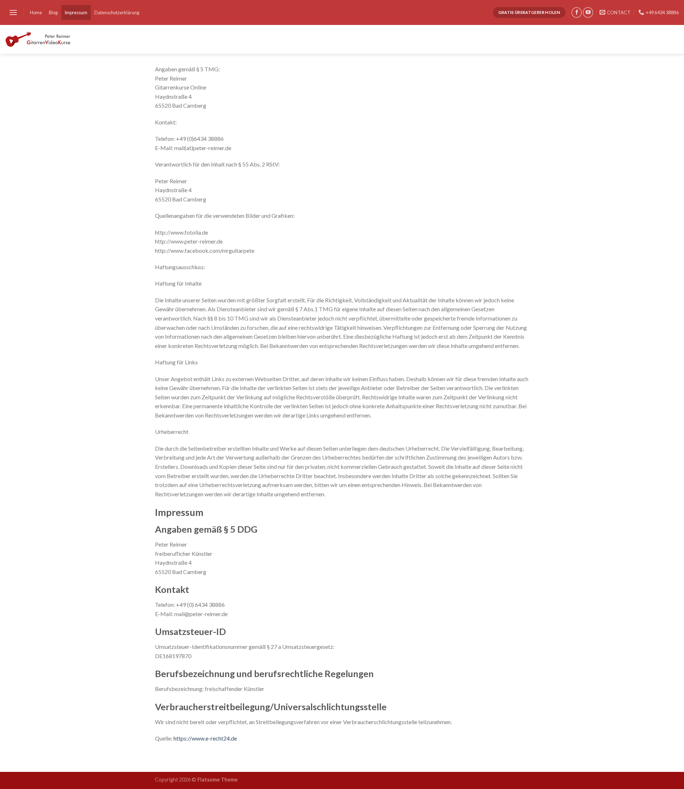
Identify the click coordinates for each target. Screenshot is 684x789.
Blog (53, 12)
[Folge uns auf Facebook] (576, 12)
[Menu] (13, 12)
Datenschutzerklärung (116, 12)
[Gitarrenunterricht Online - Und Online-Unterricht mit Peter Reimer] (39, 39)
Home (36, 12)
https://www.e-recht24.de (205, 738)
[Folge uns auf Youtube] (588, 12)
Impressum (75, 12)
